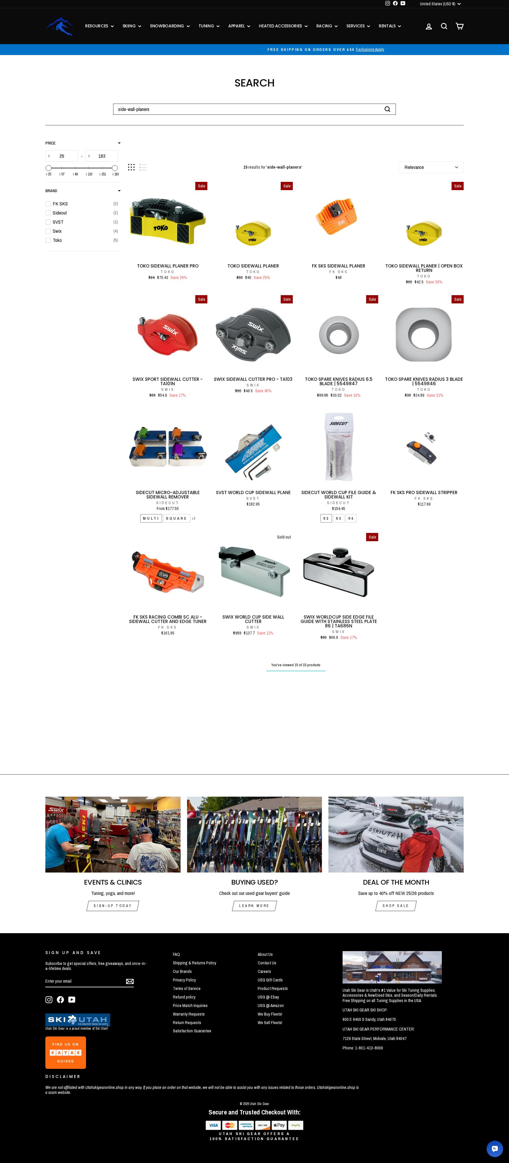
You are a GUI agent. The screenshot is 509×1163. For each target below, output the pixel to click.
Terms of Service (187, 988)
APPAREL (237, 26)
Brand (51, 190)
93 (339, 518)
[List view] (143, 167)
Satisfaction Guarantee (192, 1031)
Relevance (414, 167)
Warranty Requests (189, 1014)
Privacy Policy (184, 980)
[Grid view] (131, 167)
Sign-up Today (113, 905)
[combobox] (254, 109)
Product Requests (273, 988)
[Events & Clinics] (113, 835)
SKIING (130, 26)
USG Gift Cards (270, 980)
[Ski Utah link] (77, 1024)
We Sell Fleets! (270, 1023)
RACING (324, 26)
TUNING (207, 26)
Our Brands (182, 971)
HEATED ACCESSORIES (281, 26)
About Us (265, 954)
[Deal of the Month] (396, 835)
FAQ (176, 954)
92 (326, 518)
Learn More (254, 905)
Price (50, 143)
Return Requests (187, 1023)
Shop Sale (396, 905)
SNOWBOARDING (167, 26)
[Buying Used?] (254, 835)
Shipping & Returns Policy (194, 963)
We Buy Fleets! (270, 1014)
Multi (151, 518)
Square (177, 518)
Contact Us (267, 963)
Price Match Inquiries (190, 1006)
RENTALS (387, 26)
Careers (264, 971)
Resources (97, 26)
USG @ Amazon (271, 1006)
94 (351, 518)
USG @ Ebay (268, 997)
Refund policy (184, 997)
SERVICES (356, 26)
